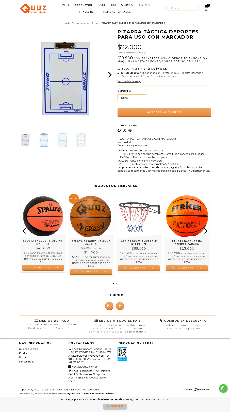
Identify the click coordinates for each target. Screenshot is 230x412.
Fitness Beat (88, 11)
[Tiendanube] (196, 390)
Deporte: (124, 90)
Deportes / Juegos (80, 23)
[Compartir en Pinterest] (130, 130)
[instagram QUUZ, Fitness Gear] (109, 306)
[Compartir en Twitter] (124, 130)
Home (23, 357)
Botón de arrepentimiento (99, 393)
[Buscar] (167, 8)
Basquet (95, 23)
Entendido (115, 406)
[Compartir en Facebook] (119, 130)
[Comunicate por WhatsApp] (223, 388)
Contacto (144, 5)
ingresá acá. (73, 393)
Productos (83, 5)
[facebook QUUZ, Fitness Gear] (120, 306)
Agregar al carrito (91, 271)
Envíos (101, 5)
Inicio (66, 5)
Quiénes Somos (122, 5)
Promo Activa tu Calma (117, 11)
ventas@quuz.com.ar (84, 366)
